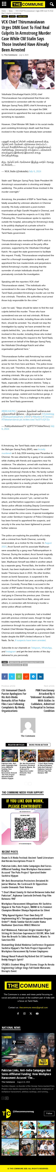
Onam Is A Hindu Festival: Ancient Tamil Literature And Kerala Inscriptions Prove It (28, 859)
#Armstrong (48, 414)
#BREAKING (9, 411)
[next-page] (29, 783)
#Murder (36, 416)
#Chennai (47, 416)
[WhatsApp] (19, 676)
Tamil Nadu (22, 16)
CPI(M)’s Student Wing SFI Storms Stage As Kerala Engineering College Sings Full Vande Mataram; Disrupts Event (28, 968)
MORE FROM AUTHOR (38, 744)
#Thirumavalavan (10, 419)
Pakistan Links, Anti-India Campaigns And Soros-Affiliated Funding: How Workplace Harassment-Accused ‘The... (26, 1074)
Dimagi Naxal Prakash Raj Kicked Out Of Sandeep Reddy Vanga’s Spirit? (27, 958)
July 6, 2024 (35, 171)
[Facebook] (5, 676)
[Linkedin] (40, 676)
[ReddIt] (26, 676)
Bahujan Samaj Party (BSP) (32, 662)
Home (4, 11)
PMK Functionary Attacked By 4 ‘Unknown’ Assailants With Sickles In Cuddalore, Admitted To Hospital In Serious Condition (42, 700)
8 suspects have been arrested (30, 640)
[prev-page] (26, 783)
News (11, 11)
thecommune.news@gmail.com (33, 1007)
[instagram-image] (10, 1129)
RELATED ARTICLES (16, 744)
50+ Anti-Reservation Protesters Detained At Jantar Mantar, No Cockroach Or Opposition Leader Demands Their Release (27, 769)
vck (25, 665)
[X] (31, 1014)
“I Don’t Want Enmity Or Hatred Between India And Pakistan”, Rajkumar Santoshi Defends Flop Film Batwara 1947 (45, 768)
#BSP (28, 416)
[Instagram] (25, 1014)
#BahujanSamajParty (13, 416)
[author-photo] (28, 725)
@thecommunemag (23, 1111)
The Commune (10, 55)
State (12, 16)
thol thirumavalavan (12, 665)
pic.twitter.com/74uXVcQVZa (34, 419)
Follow (49, 1113)
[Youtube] (37, 1014)
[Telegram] (33, 676)
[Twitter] (12, 676)
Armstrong (14, 662)
